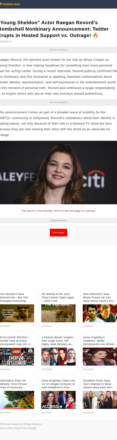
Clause (17, 428)
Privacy (24, 428)
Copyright (32, 428)
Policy (10, 428)
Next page (58, 232)
